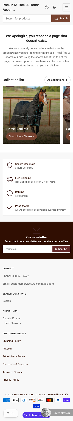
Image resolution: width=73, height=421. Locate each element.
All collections (55, 79)
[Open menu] (66, 7)
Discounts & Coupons (15, 364)
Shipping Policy (12, 341)
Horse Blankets (12, 323)
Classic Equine (11, 318)
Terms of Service (13, 372)
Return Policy (21, 195)
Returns (7, 348)
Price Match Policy (14, 356)
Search (63, 18)
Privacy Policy (11, 380)
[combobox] (36, 18)
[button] (57, 414)
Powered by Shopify (58, 394)
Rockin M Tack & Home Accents (21, 7)
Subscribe (61, 249)
